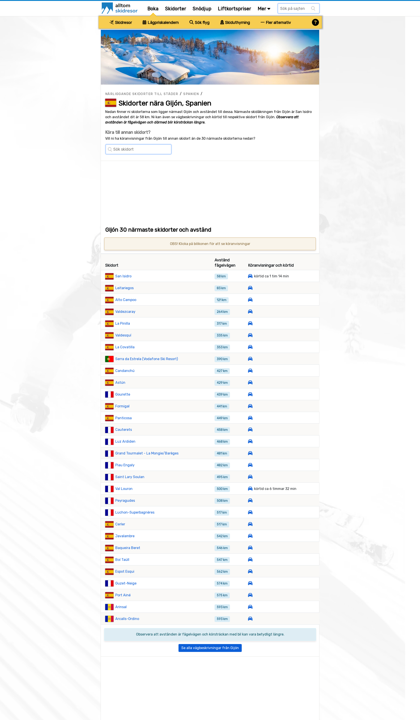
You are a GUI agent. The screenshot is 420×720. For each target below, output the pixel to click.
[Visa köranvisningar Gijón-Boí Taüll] (250, 560)
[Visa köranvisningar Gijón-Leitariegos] (250, 288)
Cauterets (123, 430)
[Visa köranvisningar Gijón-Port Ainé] (250, 595)
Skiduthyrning (237, 22)
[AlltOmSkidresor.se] (120, 8)
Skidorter (175, 9)
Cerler (120, 524)
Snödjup (202, 9)
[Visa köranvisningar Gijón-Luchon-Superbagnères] (250, 512)
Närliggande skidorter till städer (141, 94)
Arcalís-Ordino (127, 619)
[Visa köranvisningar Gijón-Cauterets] (250, 430)
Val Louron (124, 489)
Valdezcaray (125, 312)
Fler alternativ (278, 22)
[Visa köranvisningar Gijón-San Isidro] (250, 276)
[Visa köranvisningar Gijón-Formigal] (250, 406)
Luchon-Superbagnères (134, 512)
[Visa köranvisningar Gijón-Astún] (250, 382)
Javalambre (125, 536)
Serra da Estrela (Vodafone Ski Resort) (146, 359)
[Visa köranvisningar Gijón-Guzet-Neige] (250, 583)
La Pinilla (122, 323)
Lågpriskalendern (163, 22)
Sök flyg (202, 22)
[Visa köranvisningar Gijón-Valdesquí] (250, 335)
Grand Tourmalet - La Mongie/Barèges (146, 453)
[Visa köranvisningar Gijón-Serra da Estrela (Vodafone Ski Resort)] (250, 359)
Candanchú (125, 371)
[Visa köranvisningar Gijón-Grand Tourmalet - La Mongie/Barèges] (250, 453)
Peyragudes (125, 500)
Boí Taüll (122, 560)
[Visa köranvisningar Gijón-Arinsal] (250, 607)
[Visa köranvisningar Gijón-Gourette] (250, 394)
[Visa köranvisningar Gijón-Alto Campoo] (250, 300)
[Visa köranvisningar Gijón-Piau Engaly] (250, 465)
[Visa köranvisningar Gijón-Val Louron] (250, 489)
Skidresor (123, 22)
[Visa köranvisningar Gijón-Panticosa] (250, 418)
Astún (120, 382)
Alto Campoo (125, 300)
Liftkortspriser (234, 9)
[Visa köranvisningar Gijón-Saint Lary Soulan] (250, 477)
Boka (153, 9)
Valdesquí (123, 335)
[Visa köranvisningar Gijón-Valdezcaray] (250, 312)
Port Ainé (123, 595)
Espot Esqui (124, 571)
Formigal (122, 406)
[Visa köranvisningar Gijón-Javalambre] (250, 536)
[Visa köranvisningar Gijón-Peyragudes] (250, 500)
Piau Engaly (125, 465)
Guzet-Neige (125, 583)
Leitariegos (124, 288)
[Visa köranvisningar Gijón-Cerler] (250, 524)
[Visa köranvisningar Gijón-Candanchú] (250, 371)
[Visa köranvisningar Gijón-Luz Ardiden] (250, 441)
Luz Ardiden (125, 441)
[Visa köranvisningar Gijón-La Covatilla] (250, 347)
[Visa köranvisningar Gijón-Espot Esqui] (250, 571)
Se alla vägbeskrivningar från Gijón (210, 648)
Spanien (191, 94)
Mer (262, 9)
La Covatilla (125, 347)
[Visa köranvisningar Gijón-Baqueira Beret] (250, 548)
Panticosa (123, 418)
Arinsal (121, 607)
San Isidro (123, 276)
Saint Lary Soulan (129, 477)
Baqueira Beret (127, 548)
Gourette (122, 394)
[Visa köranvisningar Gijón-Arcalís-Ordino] (250, 619)
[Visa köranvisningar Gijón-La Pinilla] (250, 323)
